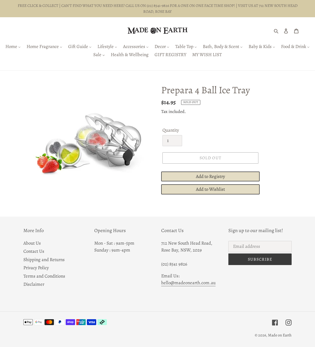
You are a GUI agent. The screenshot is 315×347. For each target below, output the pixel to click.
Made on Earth (280, 335)
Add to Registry (210, 176)
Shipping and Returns (44, 259)
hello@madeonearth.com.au (188, 283)
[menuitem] (13, 47)
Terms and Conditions (44, 276)
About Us (32, 243)
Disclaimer (33, 284)
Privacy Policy (36, 268)
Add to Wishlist (210, 189)
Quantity (170, 130)
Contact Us (33, 251)
